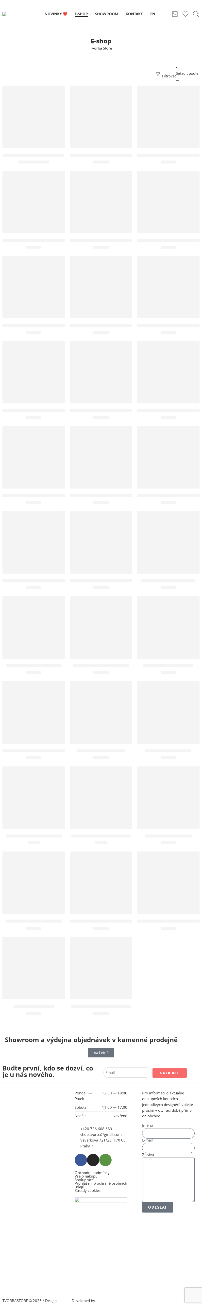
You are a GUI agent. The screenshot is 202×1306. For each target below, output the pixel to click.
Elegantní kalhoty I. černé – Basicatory (42, 240)
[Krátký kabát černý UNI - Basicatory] (168, 117)
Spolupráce (84, 1180)
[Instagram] (93, 1160)
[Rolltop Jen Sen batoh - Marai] (33, 117)
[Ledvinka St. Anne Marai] (168, 627)
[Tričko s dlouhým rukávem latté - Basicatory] (101, 457)
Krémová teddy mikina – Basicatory (106, 325)
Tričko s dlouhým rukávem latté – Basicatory (116, 495)
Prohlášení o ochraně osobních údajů (101, 1185)
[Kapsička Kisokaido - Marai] (33, 797)
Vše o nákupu (86, 1176)
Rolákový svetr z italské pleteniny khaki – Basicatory (124, 410)
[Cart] (174, 14)
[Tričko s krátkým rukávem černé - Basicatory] (101, 542)
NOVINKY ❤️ (56, 14)
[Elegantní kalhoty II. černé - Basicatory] (168, 202)
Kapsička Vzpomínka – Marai (101, 836)
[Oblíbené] (57, 92)
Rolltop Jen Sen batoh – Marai (33, 155)
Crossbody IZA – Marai (168, 751)
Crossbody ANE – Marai (101, 751)
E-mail (147, 1140)
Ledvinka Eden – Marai (168, 836)
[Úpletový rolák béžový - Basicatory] (101, 117)
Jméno (147, 1125)
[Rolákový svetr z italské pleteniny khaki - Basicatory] (101, 372)
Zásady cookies (88, 1191)
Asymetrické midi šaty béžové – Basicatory (46, 325)
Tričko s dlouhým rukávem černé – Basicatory (49, 495)
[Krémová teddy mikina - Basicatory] (101, 287)
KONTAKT (134, 14)
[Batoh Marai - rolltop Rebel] (101, 627)
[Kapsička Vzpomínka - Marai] (101, 797)
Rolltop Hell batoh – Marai (168, 580)
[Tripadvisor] (105, 1160)
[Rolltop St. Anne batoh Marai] (101, 968)
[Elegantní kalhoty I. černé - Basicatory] (33, 202)
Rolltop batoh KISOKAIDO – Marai (37, 751)
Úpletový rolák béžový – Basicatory (106, 155)
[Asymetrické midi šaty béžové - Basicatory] (33, 287)
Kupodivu (104, 1300)
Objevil (64, 1300)
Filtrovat (168, 76)
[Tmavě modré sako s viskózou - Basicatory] (33, 372)
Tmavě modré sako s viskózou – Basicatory (46, 410)
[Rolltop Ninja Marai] (33, 968)
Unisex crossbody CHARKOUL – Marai (108, 921)
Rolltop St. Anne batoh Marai (101, 1006)
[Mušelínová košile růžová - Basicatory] (168, 457)
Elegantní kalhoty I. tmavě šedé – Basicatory (115, 240)
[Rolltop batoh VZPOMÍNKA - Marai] (168, 883)
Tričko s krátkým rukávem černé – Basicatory (117, 580)
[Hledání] (196, 14)
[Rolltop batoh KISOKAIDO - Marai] (33, 712)
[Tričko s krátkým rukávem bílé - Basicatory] (33, 542)
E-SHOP (81, 14)
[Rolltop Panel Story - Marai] (33, 883)
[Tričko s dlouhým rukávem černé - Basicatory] (33, 457)
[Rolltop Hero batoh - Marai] (33, 627)
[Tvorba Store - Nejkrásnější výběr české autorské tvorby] (15, 14)
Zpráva (148, 1155)
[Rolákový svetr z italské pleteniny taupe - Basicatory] (168, 287)
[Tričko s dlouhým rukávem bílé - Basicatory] (168, 372)
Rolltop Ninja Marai (34, 1006)
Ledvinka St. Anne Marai (168, 666)
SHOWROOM (106, 14)
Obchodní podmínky (92, 1173)
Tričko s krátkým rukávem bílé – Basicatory (47, 580)
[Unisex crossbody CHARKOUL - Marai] (101, 883)
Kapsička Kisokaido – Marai (34, 836)
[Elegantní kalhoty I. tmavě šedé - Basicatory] (101, 202)
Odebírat (169, 1073)
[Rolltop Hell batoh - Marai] (168, 542)
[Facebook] (81, 1160)
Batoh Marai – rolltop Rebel (101, 666)
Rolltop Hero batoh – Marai (34, 666)
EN (152, 14)
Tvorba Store (101, 48)
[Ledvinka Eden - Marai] (168, 797)
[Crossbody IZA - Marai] (168, 712)
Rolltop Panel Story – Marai (34, 921)
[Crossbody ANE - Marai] (101, 712)
